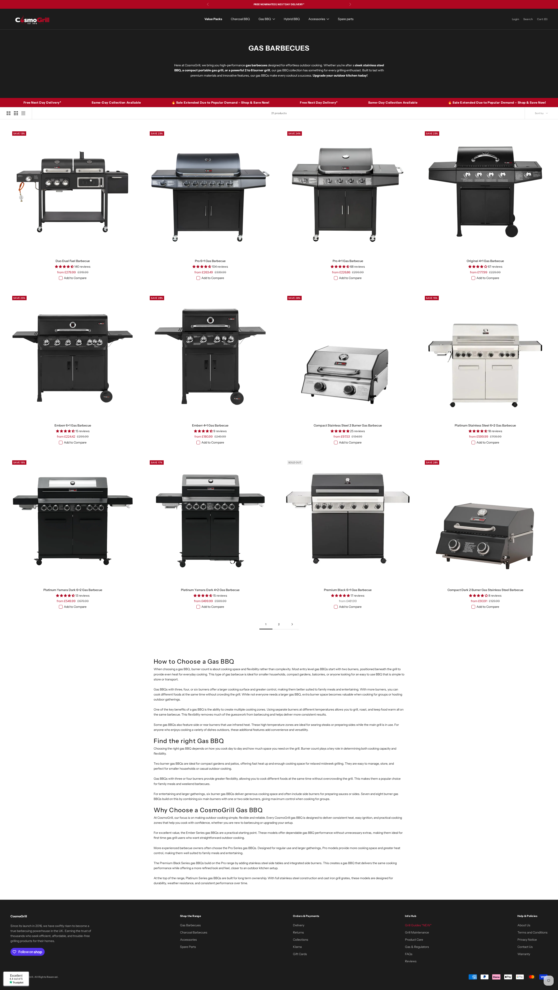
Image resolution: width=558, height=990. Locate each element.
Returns (298, 932)
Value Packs (213, 19)
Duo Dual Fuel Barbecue (73, 261)
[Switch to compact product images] (23, 113)
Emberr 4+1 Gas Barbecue (210, 425)
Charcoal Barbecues (193, 932)
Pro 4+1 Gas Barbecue (348, 261)
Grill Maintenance (417, 932)
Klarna (297, 947)
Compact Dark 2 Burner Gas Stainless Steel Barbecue (485, 590)
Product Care (414, 940)
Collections (300, 940)
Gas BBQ (265, 19)
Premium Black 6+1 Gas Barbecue (348, 590)
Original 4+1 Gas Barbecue (485, 261)
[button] (64, 267)
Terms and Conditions (532, 932)
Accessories (316, 19)
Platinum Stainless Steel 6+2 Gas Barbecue (485, 425)
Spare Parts (188, 947)
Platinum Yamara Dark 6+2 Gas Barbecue (72, 590)
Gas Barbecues (190, 925)
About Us (523, 925)
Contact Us (525, 947)
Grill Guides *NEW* (418, 925)
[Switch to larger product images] (8, 113)
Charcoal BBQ (240, 19)
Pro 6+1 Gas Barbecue (210, 261)
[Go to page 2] (292, 624)
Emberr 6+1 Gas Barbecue (72, 425)
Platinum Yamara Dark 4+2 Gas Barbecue (210, 590)
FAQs (408, 954)
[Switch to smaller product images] (16, 113)
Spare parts (346, 19)
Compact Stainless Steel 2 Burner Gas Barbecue (348, 425)
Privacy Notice (527, 940)
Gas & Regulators (417, 947)
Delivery (298, 925)
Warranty (523, 954)
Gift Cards (300, 954)
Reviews (411, 961)
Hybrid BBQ (292, 19)
